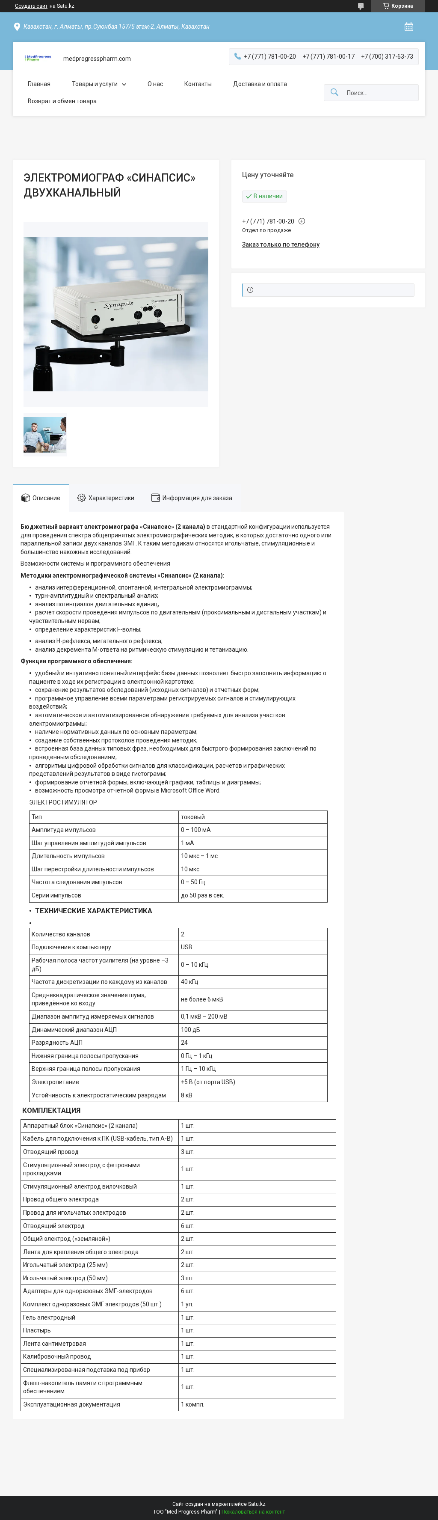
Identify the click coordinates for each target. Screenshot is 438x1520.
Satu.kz (257, 1504)
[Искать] (334, 92)
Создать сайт (31, 6)
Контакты (198, 83)
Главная (39, 83)
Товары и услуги (95, 83)
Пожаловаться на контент (253, 1512)
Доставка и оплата (260, 83)
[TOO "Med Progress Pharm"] (38, 58)
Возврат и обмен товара (62, 101)
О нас (155, 83)
